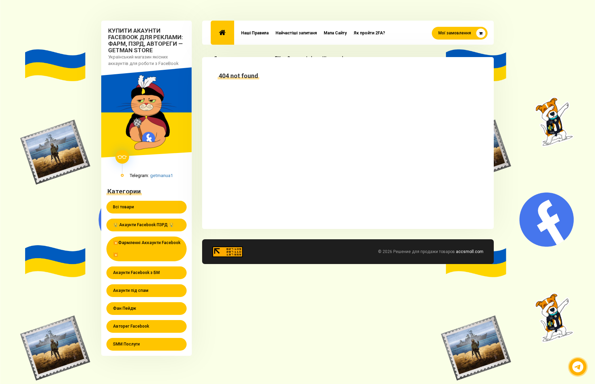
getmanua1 (161, 175)
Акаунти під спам (130, 290)
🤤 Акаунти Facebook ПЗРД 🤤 (143, 224)
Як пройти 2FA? (369, 33)
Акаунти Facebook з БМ (136, 272)
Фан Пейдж (124, 308)
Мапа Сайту (335, 33)
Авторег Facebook (131, 326)
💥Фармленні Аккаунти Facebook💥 (146, 248)
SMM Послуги (126, 344)
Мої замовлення (454, 33)
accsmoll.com (469, 251)
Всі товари (123, 207)
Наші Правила (255, 33)
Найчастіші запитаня (296, 33)
